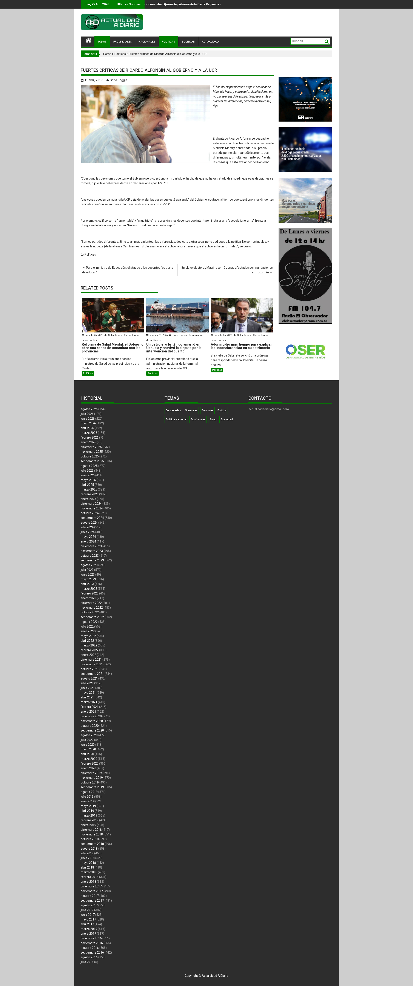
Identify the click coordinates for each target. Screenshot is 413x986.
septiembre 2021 (92, 673)
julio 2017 (87, 910)
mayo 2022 (88, 636)
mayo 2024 (88, 536)
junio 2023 (88, 574)
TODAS (102, 41)
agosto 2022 (89, 621)
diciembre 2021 (91, 659)
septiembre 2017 (92, 900)
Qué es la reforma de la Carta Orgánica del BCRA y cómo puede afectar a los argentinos (157, 4)
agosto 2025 (89, 466)
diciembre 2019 (91, 773)
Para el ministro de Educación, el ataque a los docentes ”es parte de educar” (127, 270)
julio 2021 (87, 683)
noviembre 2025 (92, 451)
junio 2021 (88, 688)
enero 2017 (88, 933)
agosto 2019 (89, 792)
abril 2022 (87, 640)
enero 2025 (88, 499)
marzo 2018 (89, 872)
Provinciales (198, 419)
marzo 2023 (89, 588)
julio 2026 (87, 414)
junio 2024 (88, 532)
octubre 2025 (90, 456)
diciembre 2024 (91, 503)
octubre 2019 (90, 782)
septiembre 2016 (92, 952)
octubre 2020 (90, 725)
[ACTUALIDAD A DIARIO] (88, 39)
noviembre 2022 (92, 607)
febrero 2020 (90, 763)
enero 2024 (88, 541)
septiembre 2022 (92, 617)
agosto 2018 (89, 848)
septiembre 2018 (92, 844)
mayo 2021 (88, 692)
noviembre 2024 (92, 508)
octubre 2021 (90, 669)
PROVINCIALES (122, 41)
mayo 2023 (88, 579)
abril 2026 (87, 428)
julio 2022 (87, 626)
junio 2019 (88, 801)
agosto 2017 (89, 905)
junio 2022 (88, 631)
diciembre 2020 (91, 716)
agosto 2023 (89, 565)
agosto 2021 (89, 678)
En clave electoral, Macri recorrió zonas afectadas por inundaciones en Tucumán (227, 270)
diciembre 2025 (91, 447)
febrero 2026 (90, 437)
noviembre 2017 (92, 891)
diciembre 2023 (91, 546)
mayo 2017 (88, 919)
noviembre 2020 (92, 721)
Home (107, 54)
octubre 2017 (90, 896)
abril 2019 (87, 810)
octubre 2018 (90, 839)
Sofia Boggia (118, 80)
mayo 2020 (88, 749)
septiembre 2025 (92, 461)
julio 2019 (87, 796)
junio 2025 (88, 475)
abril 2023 (87, 584)
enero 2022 (88, 655)
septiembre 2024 (92, 518)
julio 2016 (87, 962)
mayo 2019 (88, 806)
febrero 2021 (90, 707)
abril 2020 (87, 754)
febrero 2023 (90, 593)
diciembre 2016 (91, 938)
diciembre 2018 (91, 829)
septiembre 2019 (92, 787)
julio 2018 (87, 853)
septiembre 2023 (92, 560)
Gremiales (191, 410)
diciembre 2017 (91, 886)
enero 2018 (88, 881)
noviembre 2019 (92, 777)
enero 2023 (88, 598)
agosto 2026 (89, 409)
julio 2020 (87, 740)
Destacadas (173, 410)
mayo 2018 (88, 862)
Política (222, 410)
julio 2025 (87, 470)
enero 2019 (88, 825)
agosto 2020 (89, 735)
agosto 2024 (89, 522)
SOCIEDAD (188, 41)
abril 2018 (87, 867)
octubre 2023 (90, 555)
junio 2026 (88, 418)
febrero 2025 (90, 494)
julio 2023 (87, 569)
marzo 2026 (89, 432)
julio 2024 (87, 527)
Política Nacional (176, 419)
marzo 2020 (89, 758)
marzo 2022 (89, 645)
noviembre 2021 (92, 664)
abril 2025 (87, 484)
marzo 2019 (89, 815)
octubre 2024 (90, 513)
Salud (213, 419)
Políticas (120, 54)
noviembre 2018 (92, 834)
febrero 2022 (90, 650)
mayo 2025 (88, 480)
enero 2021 (88, 711)
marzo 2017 (89, 929)
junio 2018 (88, 858)
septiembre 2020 (92, 730)
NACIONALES (147, 41)
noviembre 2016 (92, 943)
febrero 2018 (90, 877)
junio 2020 (88, 744)
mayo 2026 (88, 423)
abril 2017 (87, 924)
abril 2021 (87, 697)
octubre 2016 (90, 947)
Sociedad (227, 419)
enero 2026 (88, 442)
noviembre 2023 (92, 551)
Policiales (207, 410)
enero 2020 (88, 768)
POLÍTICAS (168, 41)
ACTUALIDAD (210, 41)
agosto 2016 (89, 957)
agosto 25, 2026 (94, 335)
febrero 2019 (90, 820)
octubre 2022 (90, 612)
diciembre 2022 (91, 603)
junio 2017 (88, 914)
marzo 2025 (89, 489)
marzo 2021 (89, 702)
